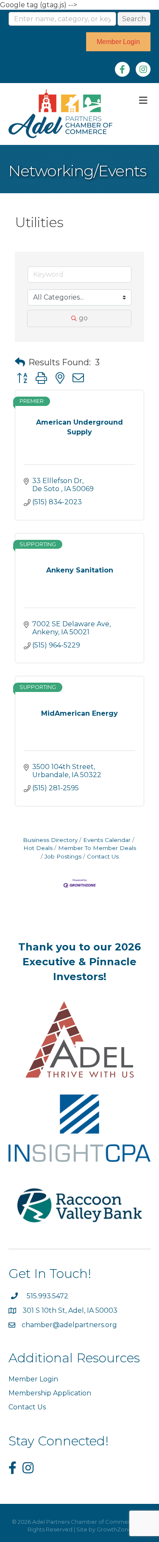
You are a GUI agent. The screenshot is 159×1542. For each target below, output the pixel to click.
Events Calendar (107, 839)
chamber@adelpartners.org (69, 1325)
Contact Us (103, 856)
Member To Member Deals (97, 848)
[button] (20, 362)
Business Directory (50, 839)
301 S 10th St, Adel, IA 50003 (70, 1310)
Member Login (33, 1379)
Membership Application (49, 1393)
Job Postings (63, 856)
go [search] (83, 318)
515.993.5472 (47, 1296)
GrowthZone (114, 1529)
